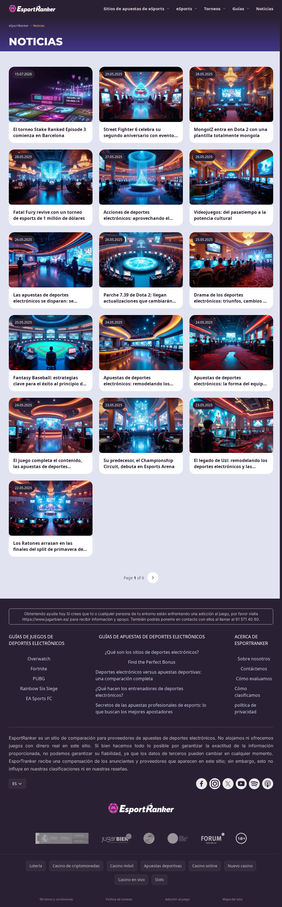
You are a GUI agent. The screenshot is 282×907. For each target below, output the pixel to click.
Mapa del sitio (233, 899)
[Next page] (152, 577)
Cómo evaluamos (254, 679)
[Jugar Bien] (116, 838)
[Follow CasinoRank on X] (228, 783)
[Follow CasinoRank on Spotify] (254, 783)
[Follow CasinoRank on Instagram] (214, 783)
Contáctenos (254, 669)
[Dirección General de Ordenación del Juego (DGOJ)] (62, 838)
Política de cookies (119, 899)
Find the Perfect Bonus (151, 662)
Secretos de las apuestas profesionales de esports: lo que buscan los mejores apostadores (151, 708)
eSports (184, 8)
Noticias (264, 8)
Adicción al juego (177, 899)
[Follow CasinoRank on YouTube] (241, 783)
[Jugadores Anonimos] (148, 838)
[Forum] (213, 838)
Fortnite (39, 669)
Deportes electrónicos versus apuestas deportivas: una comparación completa (148, 675)
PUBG (39, 679)
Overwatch (39, 659)
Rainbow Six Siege (39, 688)
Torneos (212, 8)
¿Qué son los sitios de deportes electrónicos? (152, 652)
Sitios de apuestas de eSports (134, 8)
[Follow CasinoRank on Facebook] (201, 783)
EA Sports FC (39, 698)
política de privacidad (245, 708)
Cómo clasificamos (247, 691)
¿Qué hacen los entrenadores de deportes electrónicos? (139, 691)
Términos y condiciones (56, 899)
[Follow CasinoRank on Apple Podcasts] (267, 783)
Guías (238, 8)
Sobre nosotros (254, 659)
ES (14, 783)
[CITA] (178, 838)
